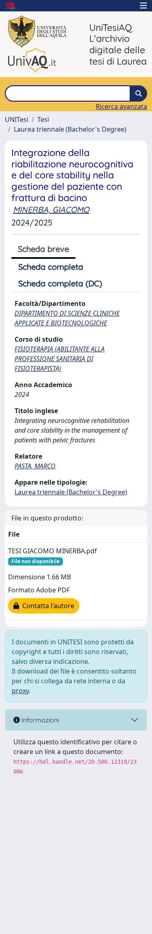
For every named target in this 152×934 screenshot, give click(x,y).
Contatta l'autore (46, 605)
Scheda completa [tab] (50, 267)
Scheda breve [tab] (43, 249)
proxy (20, 690)
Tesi (43, 119)
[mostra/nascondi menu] (143, 6)
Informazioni (39, 720)
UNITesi (16, 119)
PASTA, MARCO (35, 466)
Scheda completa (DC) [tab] (60, 283)
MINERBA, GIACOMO (51, 209)
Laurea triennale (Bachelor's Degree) (70, 129)
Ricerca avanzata (121, 106)
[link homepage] (13, 5)
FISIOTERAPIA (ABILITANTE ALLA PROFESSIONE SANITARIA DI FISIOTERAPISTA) (60, 359)
